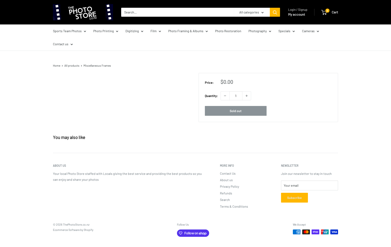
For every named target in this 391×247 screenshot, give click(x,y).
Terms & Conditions (234, 206)
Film (153, 31)
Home (56, 65)
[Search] (275, 12)
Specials (284, 31)
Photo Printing (103, 31)
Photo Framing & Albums (185, 31)
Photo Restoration (228, 31)
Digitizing (132, 31)
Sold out (236, 111)
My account (296, 14)
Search (225, 200)
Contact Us (228, 173)
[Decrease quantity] (225, 96)
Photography (257, 31)
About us (226, 180)
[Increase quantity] (246, 96)
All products (71, 65)
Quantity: (211, 96)
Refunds (226, 193)
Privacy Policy (229, 186)
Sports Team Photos (67, 31)
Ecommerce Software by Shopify (73, 230)
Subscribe (294, 198)
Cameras (308, 31)
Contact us (60, 44)
